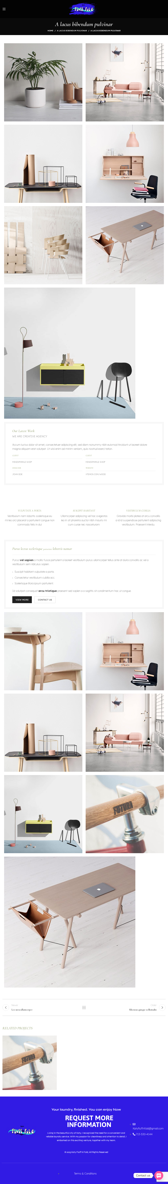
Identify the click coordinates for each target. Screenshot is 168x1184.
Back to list (84, 1007)
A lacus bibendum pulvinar (72, 30)
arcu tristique (47, 590)
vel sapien (26, 560)
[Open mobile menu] (4, 9)
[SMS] (158, 1175)
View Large (54, 1038)
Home (50, 30)
